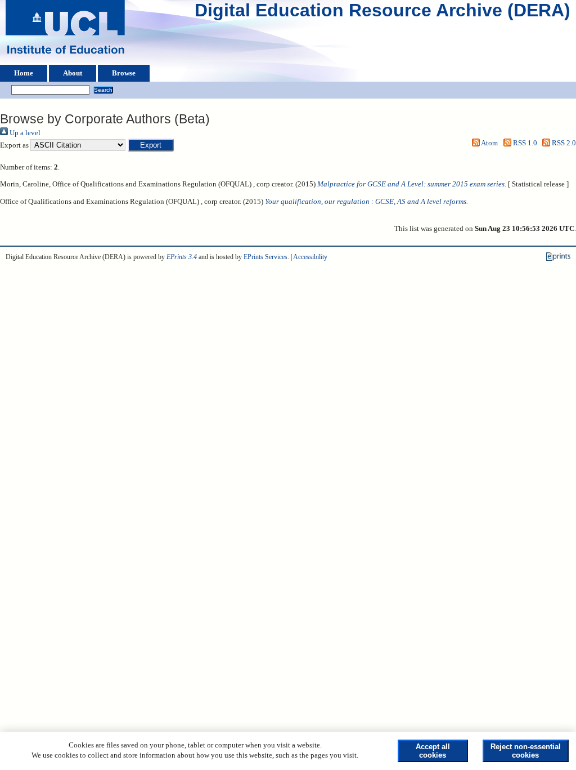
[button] (151, 145)
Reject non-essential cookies (525, 750)
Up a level (24, 133)
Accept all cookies (433, 750)
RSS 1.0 (524, 143)
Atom (489, 143)
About (72, 73)
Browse (124, 73)
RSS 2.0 (563, 143)
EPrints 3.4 (181, 256)
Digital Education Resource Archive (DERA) (382, 13)
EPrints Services (265, 256)
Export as (14, 145)
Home (23, 73)
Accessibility (310, 256)
